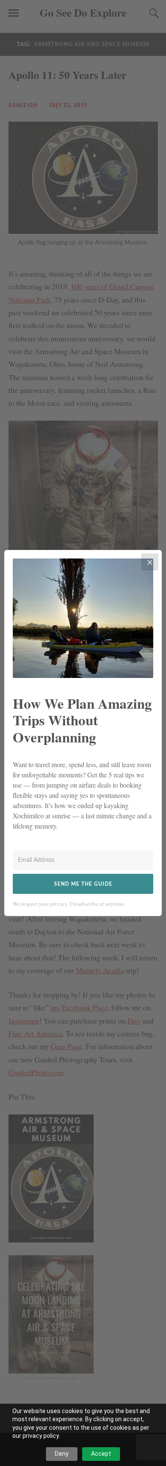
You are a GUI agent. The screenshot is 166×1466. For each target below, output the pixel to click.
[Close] (149, 561)
